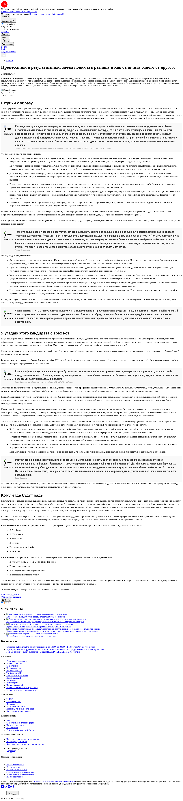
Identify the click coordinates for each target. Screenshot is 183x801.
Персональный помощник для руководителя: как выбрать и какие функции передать (45, 621)
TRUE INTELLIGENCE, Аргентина (63, 652)
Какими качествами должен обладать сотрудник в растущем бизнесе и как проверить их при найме (52, 631)
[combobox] (12, 793)
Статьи (9, 61)
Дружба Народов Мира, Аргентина (88, 649)
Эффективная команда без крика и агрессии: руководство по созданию (38, 626)
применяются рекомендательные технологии (54, 781)
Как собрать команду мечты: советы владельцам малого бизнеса (35, 617)
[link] (5, 40)
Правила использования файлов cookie (47, 14)
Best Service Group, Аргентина (81, 647)
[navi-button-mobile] (3, 55)
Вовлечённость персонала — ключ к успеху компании (31, 636)
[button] (4, 47)
